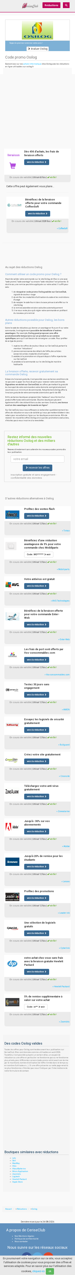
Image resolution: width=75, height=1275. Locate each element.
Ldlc (14, 1158)
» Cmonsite (64, 776)
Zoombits (16, 1174)
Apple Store (17, 1182)
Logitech (16, 1177)
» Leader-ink (64, 913)
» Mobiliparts (63, 569)
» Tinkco (66, 531)
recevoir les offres (39, 467)
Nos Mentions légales (24, 1236)
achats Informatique (32, 64)
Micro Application (20, 1171)
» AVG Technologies (60, 601)
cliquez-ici (38, 1271)
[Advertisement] (37, 107)
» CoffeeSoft (62, 228)
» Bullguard (64, 745)
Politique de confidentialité (27, 1239)
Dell (14, 1161)
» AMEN (66, 709)
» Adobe (66, 846)
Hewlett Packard (19, 1179)
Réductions (51, 5)
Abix (14, 1166)
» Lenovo (65, 881)
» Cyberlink (64, 948)
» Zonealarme (63, 811)
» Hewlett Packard (61, 986)
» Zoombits (64, 1022)
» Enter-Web (64, 639)
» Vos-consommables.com (57, 674)
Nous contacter (21, 1241)
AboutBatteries (19, 1169)
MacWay (16, 1163)
